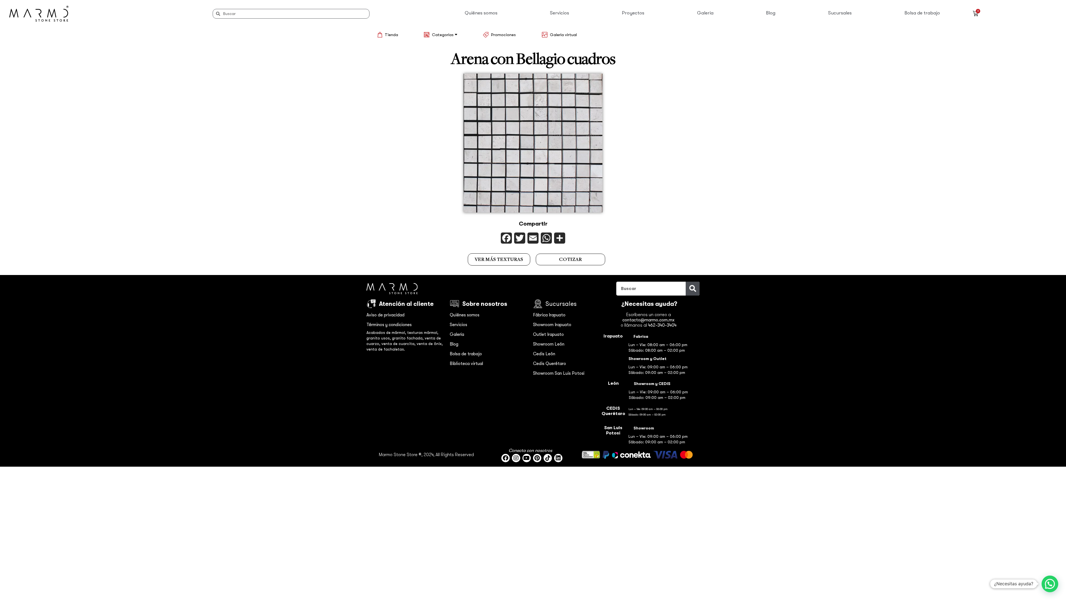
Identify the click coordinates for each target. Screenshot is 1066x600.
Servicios (559, 13)
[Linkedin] (558, 458)
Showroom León (548, 344)
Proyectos (633, 13)
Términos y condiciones (389, 324)
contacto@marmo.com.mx (648, 320)
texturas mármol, (422, 332)
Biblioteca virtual (466, 363)
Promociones (503, 34)
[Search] (693, 289)
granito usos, (379, 338)
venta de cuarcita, (399, 343)
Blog (770, 13)
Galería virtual (563, 34)
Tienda (391, 34)
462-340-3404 (662, 325)
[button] (1050, 584)
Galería (705, 13)
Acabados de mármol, (386, 332)
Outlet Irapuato (548, 334)
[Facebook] (505, 458)
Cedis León (544, 353)
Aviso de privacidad (385, 315)
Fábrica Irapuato (549, 315)
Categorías (443, 34)
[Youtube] (526, 458)
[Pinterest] (537, 458)
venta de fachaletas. (385, 349)
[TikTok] (548, 458)
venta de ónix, (430, 343)
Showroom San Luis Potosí (558, 373)
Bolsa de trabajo (922, 13)
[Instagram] (516, 458)
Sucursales (840, 13)
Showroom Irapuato (552, 324)
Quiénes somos (481, 13)
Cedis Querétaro (549, 363)
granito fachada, (408, 338)
